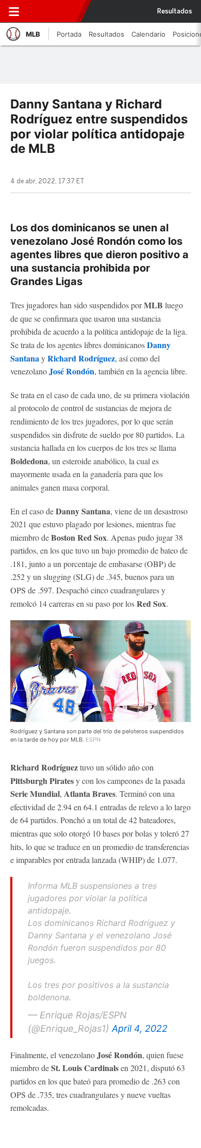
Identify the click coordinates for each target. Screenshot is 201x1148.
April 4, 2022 (139, 1028)
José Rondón (71, 371)
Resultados (174, 11)
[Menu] (14, 11)
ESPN (53, 11)
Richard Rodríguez (81, 358)
